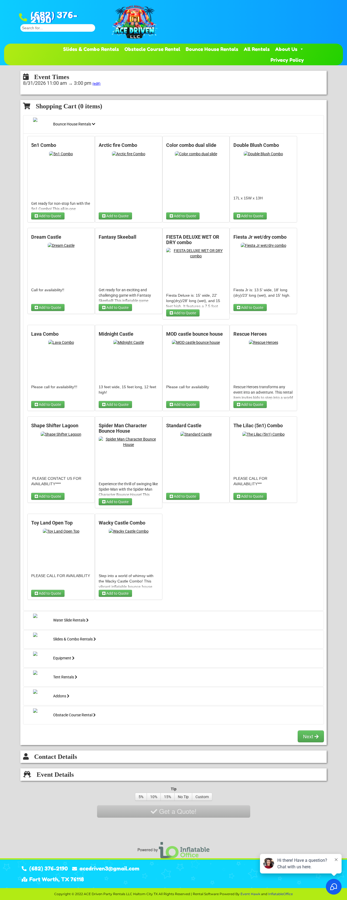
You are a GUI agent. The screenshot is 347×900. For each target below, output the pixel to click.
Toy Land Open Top (52, 523)
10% (153, 797)
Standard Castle (183, 425)
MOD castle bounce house (194, 334)
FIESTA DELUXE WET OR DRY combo (192, 239)
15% (167, 797)
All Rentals (257, 49)
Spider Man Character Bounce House (123, 428)
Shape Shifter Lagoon (54, 425)
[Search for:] (57, 27)
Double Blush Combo (256, 145)
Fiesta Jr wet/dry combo (260, 237)
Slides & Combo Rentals (91, 49)
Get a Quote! (177, 811)
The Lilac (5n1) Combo (258, 425)
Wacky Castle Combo (122, 523)
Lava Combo (45, 334)
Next (308, 736)
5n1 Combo (43, 145)
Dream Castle (46, 237)
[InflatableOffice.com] (184, 849)
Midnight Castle (116, 334)
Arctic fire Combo (118, 145)
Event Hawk (250, 894)
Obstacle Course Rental (152, 49)
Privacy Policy (287, 60)
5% (141, 797)
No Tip (183, 797)
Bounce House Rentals (212, 49)
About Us (286, 49)
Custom (202, 797)
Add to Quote (49, 216)
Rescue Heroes (250, 334)
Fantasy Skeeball (117, 237)
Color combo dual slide (191, 145)
